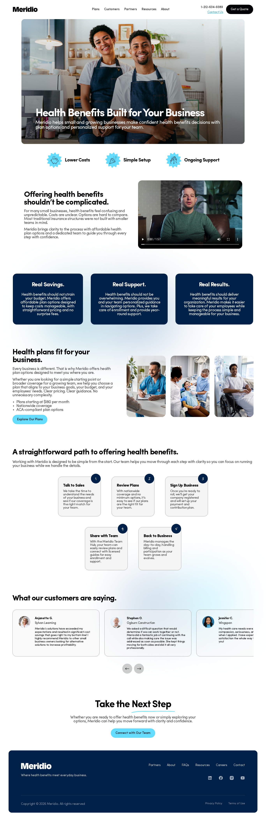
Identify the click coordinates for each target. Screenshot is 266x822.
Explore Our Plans (30, 419)
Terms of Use (236, 803)
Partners (155, 765)
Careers (221, 765)
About (171, 765)
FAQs (185, 765)
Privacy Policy (213, 803)
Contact (239, 765)
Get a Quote (239, 9)
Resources (202, 765)
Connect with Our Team (133, 733)
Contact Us (215, 12)
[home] (36, 9)
